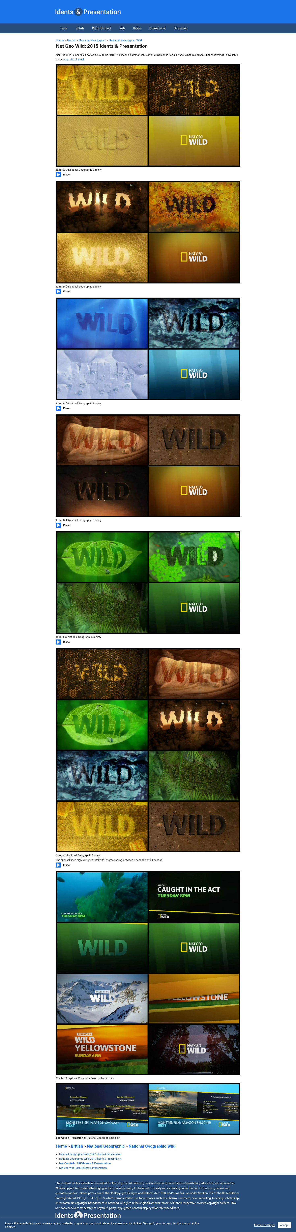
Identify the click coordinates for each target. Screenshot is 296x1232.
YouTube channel (74, 59)
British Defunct (101, 28)
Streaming (180, 28)
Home (63, 28)
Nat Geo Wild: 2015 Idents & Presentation (85, 1163)
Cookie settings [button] (264, 1225)
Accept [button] (284, 1225)
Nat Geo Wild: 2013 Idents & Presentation (83, 1167)
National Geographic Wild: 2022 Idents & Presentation (90, 1154)
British (80, 28)
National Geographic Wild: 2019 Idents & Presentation (90, 1158)
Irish (122, 28)
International (157, 28)
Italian (137, 28)
